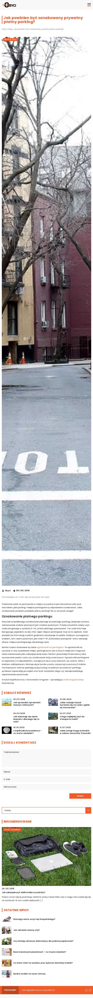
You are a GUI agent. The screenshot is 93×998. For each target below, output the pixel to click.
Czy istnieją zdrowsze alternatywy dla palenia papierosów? (43, 941)
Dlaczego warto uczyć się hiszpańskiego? (34, 919)
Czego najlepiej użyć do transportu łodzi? (72, 718)
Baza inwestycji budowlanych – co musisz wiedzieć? (39, 952)
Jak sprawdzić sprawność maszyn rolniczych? (27, 703)
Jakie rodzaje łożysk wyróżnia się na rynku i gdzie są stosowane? (75, 705)
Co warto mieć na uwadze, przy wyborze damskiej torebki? (43, 963)
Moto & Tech (10, 39)
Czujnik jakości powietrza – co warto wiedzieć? (27, 732)
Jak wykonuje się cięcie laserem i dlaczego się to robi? (26, 719)
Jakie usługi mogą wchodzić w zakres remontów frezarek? (75, 732)
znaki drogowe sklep (73, 679)
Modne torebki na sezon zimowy (29, 974)
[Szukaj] (88, 810)
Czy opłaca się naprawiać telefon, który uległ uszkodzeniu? (33, 892)
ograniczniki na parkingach (50, 647)
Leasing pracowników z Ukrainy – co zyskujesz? (45, 990)
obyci (8, 591)
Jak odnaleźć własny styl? (26, 930)
